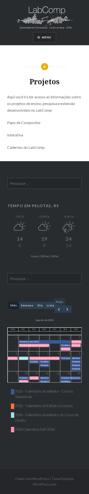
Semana (27, 305)
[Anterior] (59, 309)
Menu (47, 37)
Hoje (59, 302)
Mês (13, 305)
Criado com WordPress (32, 479)
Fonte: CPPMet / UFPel (44, 256)
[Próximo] (67, 309)
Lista (50, 305)
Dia (40, 305)
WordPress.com (44, 484)
